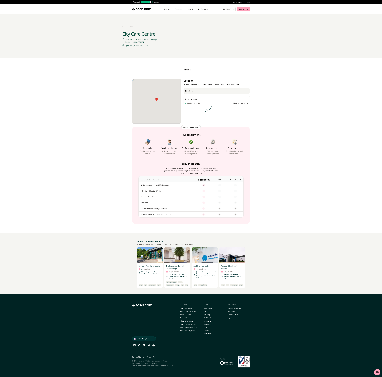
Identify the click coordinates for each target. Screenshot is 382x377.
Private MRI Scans (186, 308)
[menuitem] (168, 9)
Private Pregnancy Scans (188, 324)
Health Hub (207, 318)
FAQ (205, 311)
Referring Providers (234, 308)
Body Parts (207, 321)
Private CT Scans (185, 315)
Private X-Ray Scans (186, 321)
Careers (206, 330)
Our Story (207, 315)
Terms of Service (138, 357)
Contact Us (207, 334)
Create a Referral (233, 315)
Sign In (230, 318)
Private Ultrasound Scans (188, 318)
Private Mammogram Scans (189, 327)
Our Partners (232, 311)
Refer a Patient (237, 2)
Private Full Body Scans (187, 330)
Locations (207, 324)
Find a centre (243, 9)
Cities (205, 327)
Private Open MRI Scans (188, 311)
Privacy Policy (152, 357)
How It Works (208, 308)
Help (248, 2)
